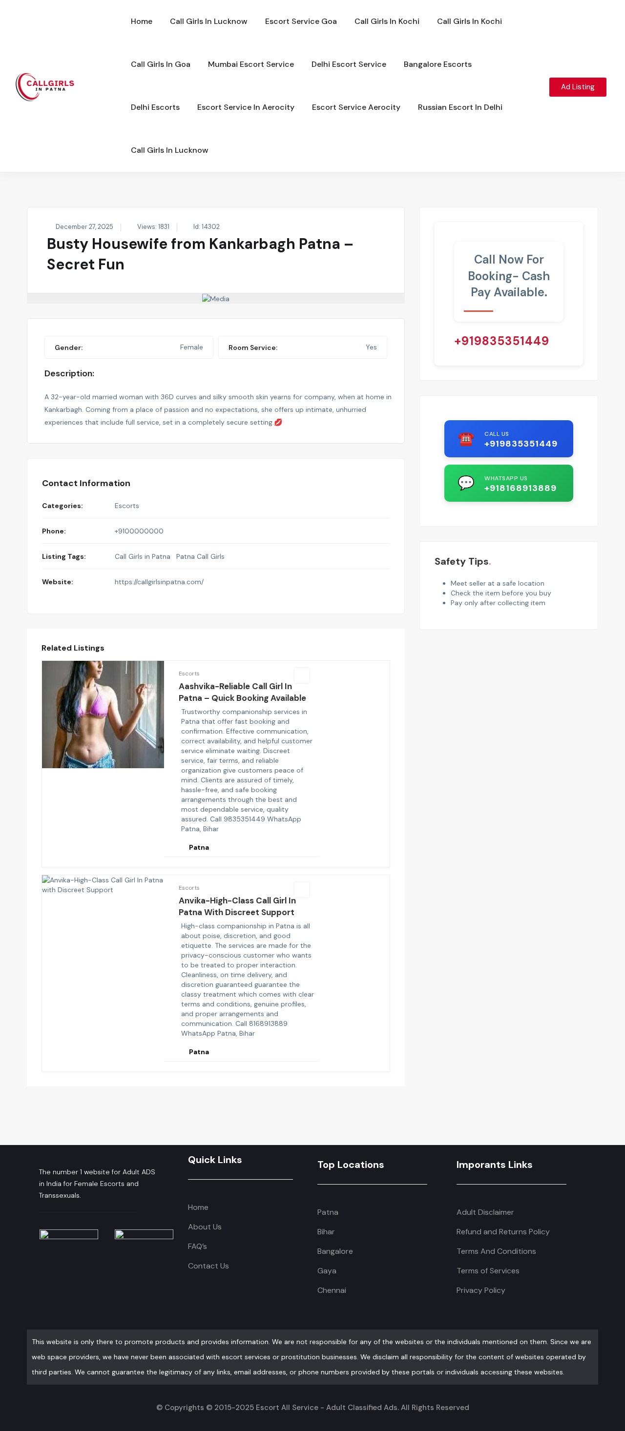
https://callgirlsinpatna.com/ (159, 581)
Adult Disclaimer (485, 1212)
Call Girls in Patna (142, 556)
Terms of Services (488, 1271)
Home (141, 21)
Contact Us (208, 1266)
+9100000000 (139, 531)
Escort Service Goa (301, 21)
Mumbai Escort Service (251, 64)
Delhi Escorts (155, 107)
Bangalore (335, 1251)
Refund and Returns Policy (503, 1232)
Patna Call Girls (200, 556)
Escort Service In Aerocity (245, 107)
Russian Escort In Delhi (460, 107)
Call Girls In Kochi (386, 21)
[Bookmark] (301, 675)
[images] (215, 298)
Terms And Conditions (496, 1251)
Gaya (326, 1271)
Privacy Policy (481, 1290)
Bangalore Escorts (438, 64)
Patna (327, 1212)
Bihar (326, 1232)
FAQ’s (197, 1246)
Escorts (127, 505)
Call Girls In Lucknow (209, 21)
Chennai (331, 1290)
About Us (205, 1227)
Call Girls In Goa (160, 64)
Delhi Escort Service (349, 64)
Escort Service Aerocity (356, 107)
